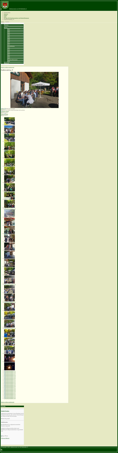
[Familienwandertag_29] (9, 328)
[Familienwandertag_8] (9, 182)
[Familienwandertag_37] (9, 374)
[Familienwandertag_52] (9, 394)
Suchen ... (3, 22)
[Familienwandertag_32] (9, 353)
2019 (9, 58)
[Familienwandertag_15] (9, 233)
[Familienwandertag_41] (9, 379)
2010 (9, 41)
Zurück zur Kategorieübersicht (7, 67)
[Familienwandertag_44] (9, 383)
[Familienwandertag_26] (9, 310)
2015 (9, 51)
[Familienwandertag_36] (9, 372)
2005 (9, 32)
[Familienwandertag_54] (9, 397)
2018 (9, 56)
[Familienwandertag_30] (9, 337)
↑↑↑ (2, 450)
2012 (9, 44)
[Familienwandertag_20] (9, 275)
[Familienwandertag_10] (9, 199)
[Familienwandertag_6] (9, 166)
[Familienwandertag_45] (9, 385)
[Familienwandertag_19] (9, 266)
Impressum (6, 63)
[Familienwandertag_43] (9, 382)
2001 (9, 29)
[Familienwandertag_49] (9, 390)
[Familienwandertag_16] (9, 242)
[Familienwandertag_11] (9, 207)
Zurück (7, 111)
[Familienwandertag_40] (9, 378)
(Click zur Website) (5, 438)
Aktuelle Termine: (5, 411)
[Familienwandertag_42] (9, 380)
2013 (9, 48)
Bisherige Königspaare (12, 59)
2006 (9, 34)
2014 (9, 49)
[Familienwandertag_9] (9, 191)
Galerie (5, 27)
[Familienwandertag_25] (9, 302)
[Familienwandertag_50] (9, 391)
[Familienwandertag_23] (9, 293)
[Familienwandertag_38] (9, 375)
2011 (9, 42)
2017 (9, 54)
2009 (9, 39)
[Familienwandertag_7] (9, 174)
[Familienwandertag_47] (9, 387)
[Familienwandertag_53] (9, 395)
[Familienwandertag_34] (9, 370)
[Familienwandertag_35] (9, 371)
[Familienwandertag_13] (9, 217)
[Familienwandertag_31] (9, 345)
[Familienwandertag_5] (9, 158)
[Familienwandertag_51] (9, 393)
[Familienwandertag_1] (9, 125)
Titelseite (6, 25)
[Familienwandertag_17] (9, 250)
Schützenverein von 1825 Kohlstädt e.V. (18, 8)
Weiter (2, 114)
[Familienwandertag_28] (9, 327)
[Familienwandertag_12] (9, 209)
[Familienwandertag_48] (9, 389)
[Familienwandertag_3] (9, 141)
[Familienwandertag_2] (9, 133)
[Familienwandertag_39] (9, 376)
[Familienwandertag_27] (9, 319)
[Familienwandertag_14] (9, 225)
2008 (9, 37)
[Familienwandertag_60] (9, 398)
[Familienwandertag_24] (9, 301)
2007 (9, 36)
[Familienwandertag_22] (9, 284)
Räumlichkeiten (11, 46)
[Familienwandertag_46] (9, 386)
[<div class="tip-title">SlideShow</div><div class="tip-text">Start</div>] (2, 108)
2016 (9, 53)
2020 (9, 61)
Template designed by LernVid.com (21, 451)
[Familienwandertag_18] (9, 258)
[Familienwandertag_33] (9, 361)
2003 (9, 31)
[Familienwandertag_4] (9, 149)
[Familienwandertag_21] (9, 283)
